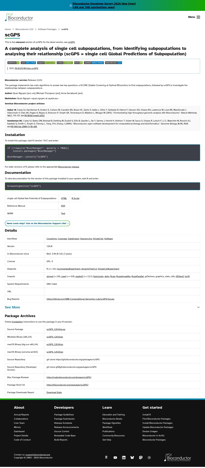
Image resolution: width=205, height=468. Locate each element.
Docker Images (150, 431)
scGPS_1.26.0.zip (55, 337)
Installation (17, 321)
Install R (147, 414)
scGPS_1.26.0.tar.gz (56, 329)
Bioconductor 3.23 (24, 29)
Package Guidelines (64, 414)
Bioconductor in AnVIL (154, 435)
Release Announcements (66, 427)
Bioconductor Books (112, 418)
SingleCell (98, 238)
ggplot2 (79, 276)
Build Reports (60, 439)
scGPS (71, 42)
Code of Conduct (22, 439)
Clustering (52, 238)
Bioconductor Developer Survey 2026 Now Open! (104, 3)
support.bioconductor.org (38, 454)
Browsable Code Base (65, 435)
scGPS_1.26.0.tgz (55, 344)
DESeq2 (180, 276)
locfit (187, 276)
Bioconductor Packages (154, 439)
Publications (108, 431)
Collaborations (21, 418)
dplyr (107, 276)
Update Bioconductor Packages (158, 427)
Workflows (107, 427)
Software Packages (47, 29)
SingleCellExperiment (108, 269)
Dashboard (19, 431)
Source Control (61, 431)
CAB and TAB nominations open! (94, 7)
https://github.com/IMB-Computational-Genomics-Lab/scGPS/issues (80, 299)
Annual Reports (21, 414)
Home (8, 29)
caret (63, 276)
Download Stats (54, 392)
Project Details (21, 435)
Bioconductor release (68, 166)
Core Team (19, 423)
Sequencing (86, 238)
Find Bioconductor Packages (157, 418)
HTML (64, 198)
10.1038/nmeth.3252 (34, 115)
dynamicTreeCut (89, 269)
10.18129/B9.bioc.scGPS (26, 68)
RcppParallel (138, 276)
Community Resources (113, 435)
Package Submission (64, 418)
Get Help (106, 439)
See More (12, 307)
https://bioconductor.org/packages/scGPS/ (67, 385)
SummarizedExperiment (68, 269)
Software (108, 238)
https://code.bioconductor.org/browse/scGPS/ (69, 377)
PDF (63, 206)
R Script (75, 198)
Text (63, 213)
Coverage (62, 238)
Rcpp (112, 276)
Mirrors (17, 427)
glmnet (50, 276)
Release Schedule (63, 423)
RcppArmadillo (123, 276)
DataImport (73, 238)
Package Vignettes (111, 423)
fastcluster (98, 276)
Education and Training (113, 414)
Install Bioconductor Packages (158, 423)
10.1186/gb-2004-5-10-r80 (24, 126)
